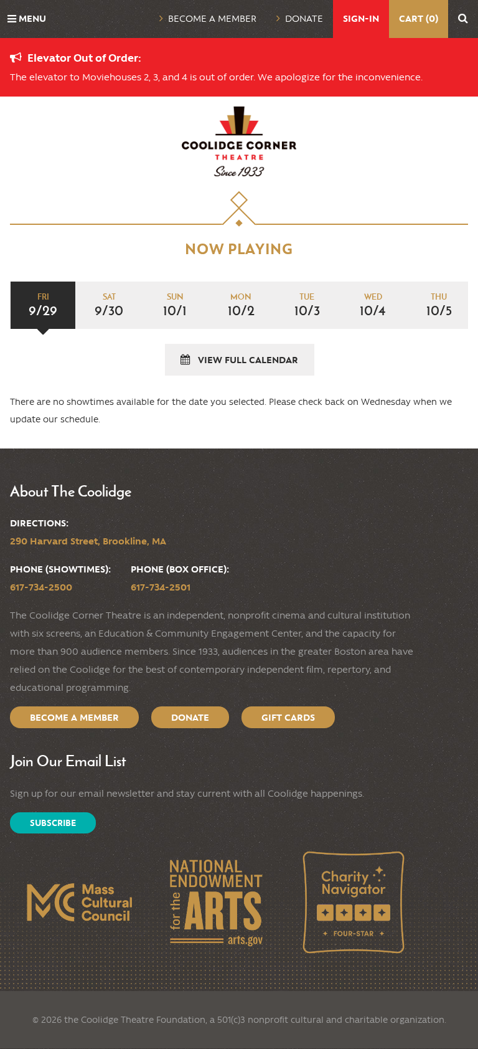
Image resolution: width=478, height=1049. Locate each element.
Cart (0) (418, 18)
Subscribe (53, 822)
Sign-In (361, 18)
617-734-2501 (160, 587)
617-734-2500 (41, 587)
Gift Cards (288, 717)
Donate (304, 18)
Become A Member (74, 717)
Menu (32, 18)
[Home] (239, 141)
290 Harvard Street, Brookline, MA (88, 541)
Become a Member (212, 18)
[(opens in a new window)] (79, 902)
